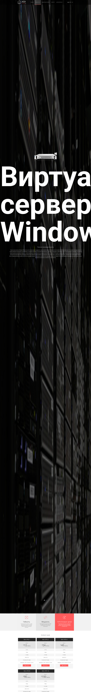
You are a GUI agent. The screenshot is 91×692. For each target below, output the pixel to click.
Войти (70, 2)
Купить (27, 665)
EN (72, 2)
